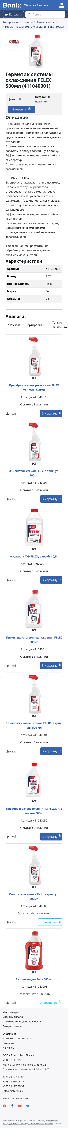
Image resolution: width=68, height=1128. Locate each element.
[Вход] (61, 5)
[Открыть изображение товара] (39, 63)
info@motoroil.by (13, 1091)
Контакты (8, 1047)
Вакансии (8, 1043)
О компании (10, 1033)
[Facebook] (12, 1105)
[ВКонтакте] (27, 1105)
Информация (11, 1012)
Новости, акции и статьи (17, 1038)
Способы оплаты (13, 1016)
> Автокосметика (45, 22)
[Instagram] (4, 1105)
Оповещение (48, 922)
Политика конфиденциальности (22, 1021)
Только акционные (60, 325)
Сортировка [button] (34, 325)
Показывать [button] (14, 325)
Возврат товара (12, 1026)
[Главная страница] (12, 5)
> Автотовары (23, 22)
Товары (8, 22)
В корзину (19, 109)
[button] (36, 50)
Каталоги (15, 14)
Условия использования (40, 1123)
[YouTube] (20, 1105)
